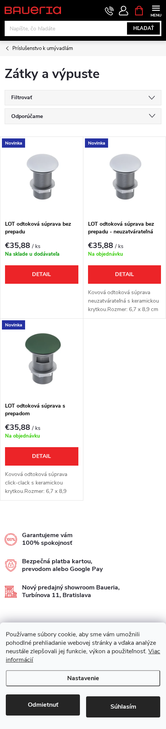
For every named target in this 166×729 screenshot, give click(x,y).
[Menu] (156, 10)
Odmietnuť (43, 705)
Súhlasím (123, 706)
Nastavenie (83, 678)
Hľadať (143, 28)
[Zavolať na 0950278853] (109, 11)
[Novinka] (41, 176)
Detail (41, 274)
